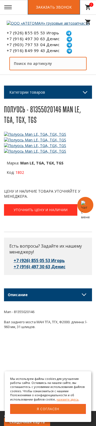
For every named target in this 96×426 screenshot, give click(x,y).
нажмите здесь (68, 399)
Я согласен (48, 409)
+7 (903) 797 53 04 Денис (33, 44)
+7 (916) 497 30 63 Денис (33, 38)
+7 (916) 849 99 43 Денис (33, 50)
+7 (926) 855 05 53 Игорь (33, 32)
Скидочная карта (27, 421)
